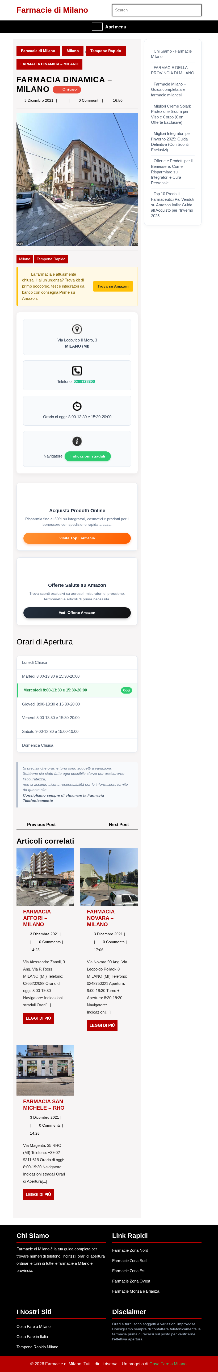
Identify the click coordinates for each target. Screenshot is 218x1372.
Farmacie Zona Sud (129, 1260)
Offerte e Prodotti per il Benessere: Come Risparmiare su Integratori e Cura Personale (171, 172)
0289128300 (84, 381)
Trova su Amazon (113, 286)
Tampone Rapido (105, 51)
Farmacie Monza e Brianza (135, 1291)
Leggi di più (40, 1020)
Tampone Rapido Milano (37, 1347)
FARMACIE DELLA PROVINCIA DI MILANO (172, 70)
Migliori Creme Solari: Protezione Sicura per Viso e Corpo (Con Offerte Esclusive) (171, 114)
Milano (73, 51)
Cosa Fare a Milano (33, 1326)
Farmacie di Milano (52, 10)
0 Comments (50, 942)
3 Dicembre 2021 (38, 100)
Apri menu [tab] (115, 27)
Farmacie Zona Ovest (131, 1281)
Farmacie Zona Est (128, 1270)
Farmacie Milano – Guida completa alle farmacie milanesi (168, 89)
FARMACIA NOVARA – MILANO (100, 918)
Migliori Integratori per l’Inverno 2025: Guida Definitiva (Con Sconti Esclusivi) (171, 141)
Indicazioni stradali (87, 456)
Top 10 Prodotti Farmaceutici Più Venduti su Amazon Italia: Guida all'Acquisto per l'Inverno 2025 (172, 205)
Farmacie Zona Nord (130, 1250)
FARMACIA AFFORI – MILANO (37, 918)
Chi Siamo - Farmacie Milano (171, 54)
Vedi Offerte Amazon (77, 612)
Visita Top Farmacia (77, 538)
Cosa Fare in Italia (32, 1336)
